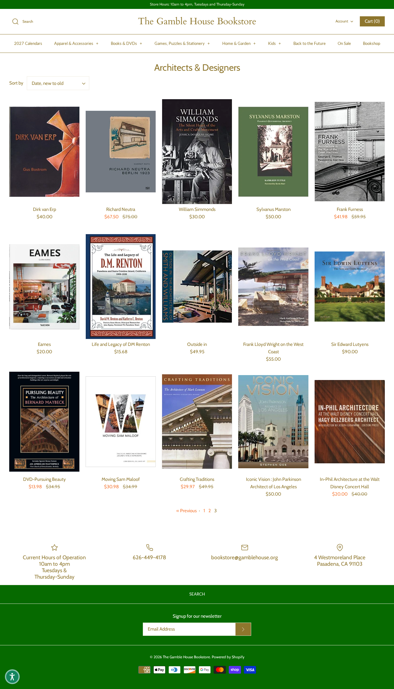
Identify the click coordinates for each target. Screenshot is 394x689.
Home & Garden (239, 43)
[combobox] (58, 83)
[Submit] (243, 629)
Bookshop (371, 43)
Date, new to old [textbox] (47, 83)
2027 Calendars (28, 43)
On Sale (344, 43)
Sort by (16, 83)
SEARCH (197, 594)
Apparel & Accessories (76, 43)
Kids (274, 43)
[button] (12, 676)
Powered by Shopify (228, 657)
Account (342, 21)
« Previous (186, 510)
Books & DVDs (126, 43)
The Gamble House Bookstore (186, 657)
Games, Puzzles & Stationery (182, 43)
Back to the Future (309, 43)
